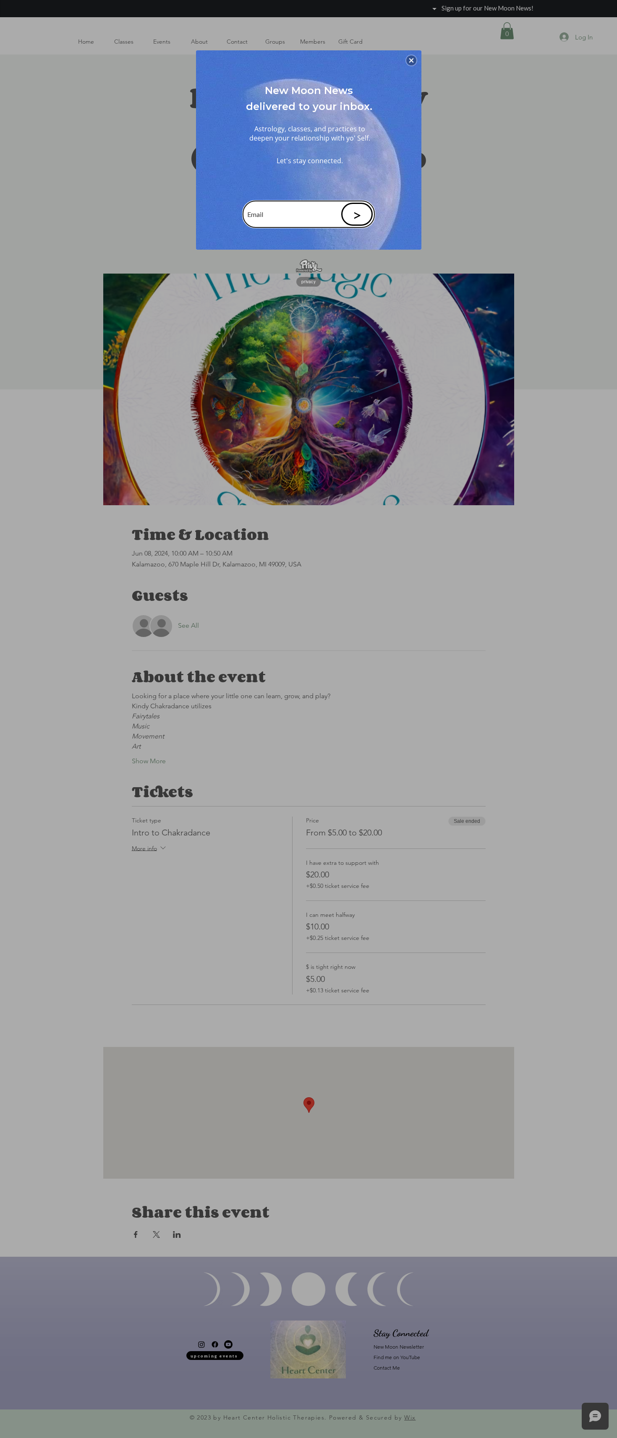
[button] (411, 60)
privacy (308, 281)
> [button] (357, 214)
